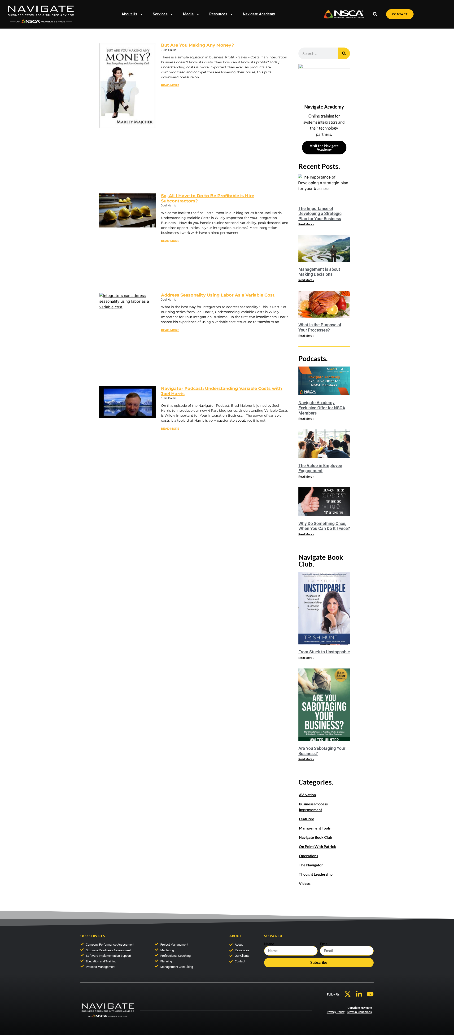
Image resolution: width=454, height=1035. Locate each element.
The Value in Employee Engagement (320, 468)
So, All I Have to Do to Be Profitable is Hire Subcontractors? (207, 198)
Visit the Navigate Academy (324, 147)
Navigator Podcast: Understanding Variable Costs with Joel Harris (221, 391)
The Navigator (311, 865)
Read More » (306, 224)
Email (324, 944)
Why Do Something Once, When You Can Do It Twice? (324, 526)
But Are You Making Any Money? (197, 45)
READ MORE (170, 85)
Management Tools (315, 828)
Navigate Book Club (315, 837)
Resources (218, 14)
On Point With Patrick (317, 846)
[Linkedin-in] (359, 994)
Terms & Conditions (359, 1012)
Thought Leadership (315, 874)
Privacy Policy (336, 1012)
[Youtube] (370, 994)
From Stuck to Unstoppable (324, 651)
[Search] (344, 53)
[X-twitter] (347, 994)
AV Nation (307, 794)
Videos (304, 883)
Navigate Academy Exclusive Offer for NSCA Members (321, 407)
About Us (129, 14)
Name (269, 944)
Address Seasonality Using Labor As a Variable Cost (218, 295)
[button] (375, 14)
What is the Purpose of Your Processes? (319, 327)
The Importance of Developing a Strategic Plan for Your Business (319, 213)
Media (188, 14)
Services (160, 14)
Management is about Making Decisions (319, 272)
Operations (308, 855)
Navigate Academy (259, 14)
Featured (306, 819)
